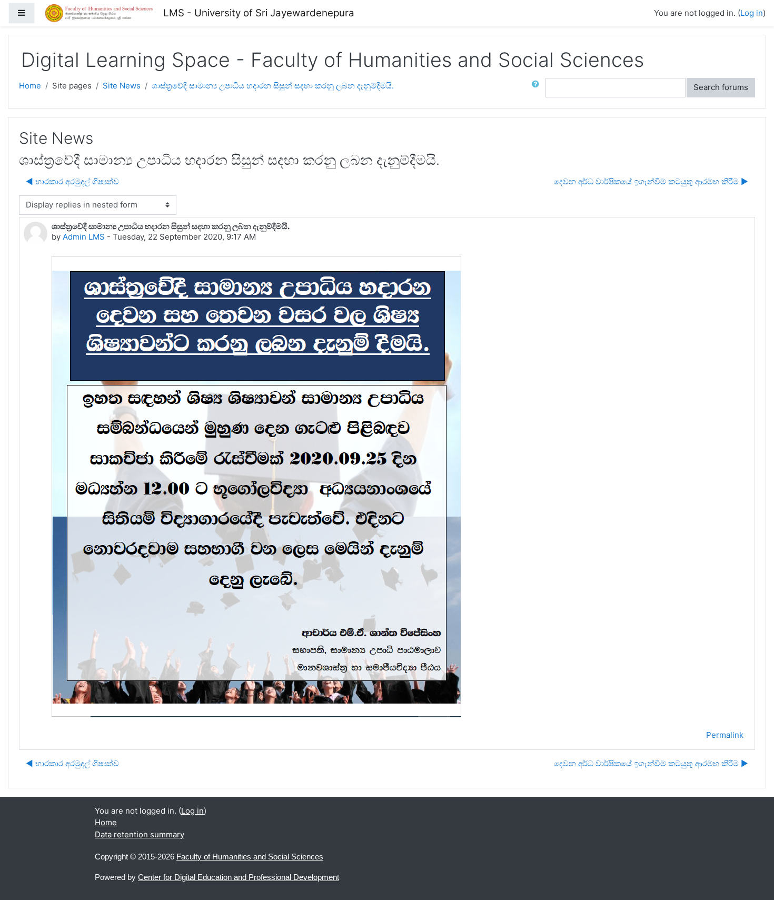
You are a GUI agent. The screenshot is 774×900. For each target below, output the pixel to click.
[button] (537, 87)
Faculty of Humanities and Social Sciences (249, 856)
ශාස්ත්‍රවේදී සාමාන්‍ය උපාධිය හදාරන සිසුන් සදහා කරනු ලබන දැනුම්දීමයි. (273, 86)
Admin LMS (84, 237)
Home (30, 86)
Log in (751, 13)
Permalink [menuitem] (724, 735)
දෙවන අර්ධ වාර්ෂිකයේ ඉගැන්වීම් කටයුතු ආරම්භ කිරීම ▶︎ (651, 181)
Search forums (720, 87)
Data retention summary (139, 834)
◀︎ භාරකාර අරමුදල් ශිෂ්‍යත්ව (72, 181)
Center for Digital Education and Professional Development (238, 877)
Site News (122, 86)
